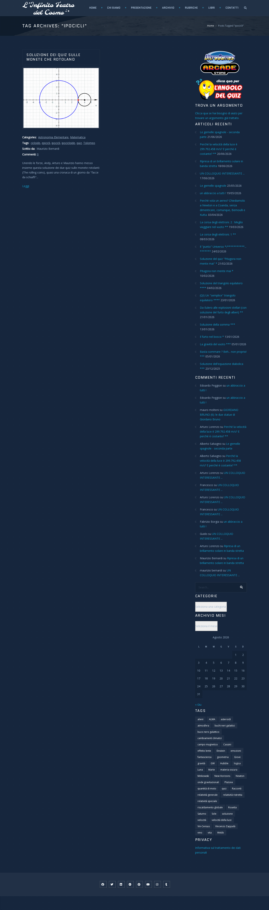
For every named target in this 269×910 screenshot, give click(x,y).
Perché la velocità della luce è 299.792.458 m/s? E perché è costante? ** (218, 149)
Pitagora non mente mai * (216, 271)
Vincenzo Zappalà (225, 826)
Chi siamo (113, 8)
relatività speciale (207, 801)
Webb (220, 832)
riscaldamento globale (210, 807)
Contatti (231, 8)
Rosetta (232, 807)
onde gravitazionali (208, 782)
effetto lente (204, 750)
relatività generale (208, 794)
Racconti (236, 788)
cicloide (35, 143)
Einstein (221, 750)
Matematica (77, 137)
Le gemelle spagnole (213, 185)
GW (213, 763)
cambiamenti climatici (210, 738)
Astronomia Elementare (53, 137)
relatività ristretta (232, 794)
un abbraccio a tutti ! (213, 193)
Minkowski (203, 776)
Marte (211, 769)
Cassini (227, 744)
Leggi (25, 186)
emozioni (236, 750)
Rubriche (191, 8)
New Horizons (222, 776)
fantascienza (204, 757)
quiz (79, 143)
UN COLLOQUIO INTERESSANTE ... (222, 173)
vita (210, 832)
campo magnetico (208, 744)
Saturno (202, 813)
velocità (202, 820)
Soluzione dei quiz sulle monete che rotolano (53, 57)
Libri (211, 8)
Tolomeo (89, 143)
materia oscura (228, 769)
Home (92, 8)
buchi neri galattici (225, 725)
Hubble (224, 763)
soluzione (227, 813)
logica (237, 763)
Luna (200, 769)
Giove (237, 757)
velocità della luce (222, 820)
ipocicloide (68, 143)
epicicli (46, 143)
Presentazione (141, 8)
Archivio (168, 8)
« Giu (198, 704)
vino (200, 832)
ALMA (212, 719)
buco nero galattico (208, 732)
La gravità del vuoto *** (215, 344)
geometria (223, 757)
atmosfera (203, 725)
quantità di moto (207, 788)
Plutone (228, 782)
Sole (214, 813)
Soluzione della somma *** (217, 324)
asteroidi (226, 719)
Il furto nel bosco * (212, 337)
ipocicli (56, 143)
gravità (201, 763)
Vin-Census (204, 826)
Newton (240, 776)
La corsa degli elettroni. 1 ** (218, 234)
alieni (200, 719)
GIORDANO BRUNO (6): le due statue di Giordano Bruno (219, 414)
